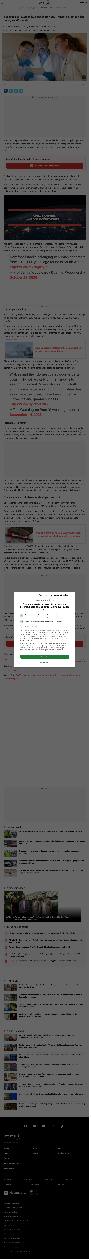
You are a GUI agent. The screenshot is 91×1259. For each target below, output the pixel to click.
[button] (44, 626)
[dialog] (44, 629)
